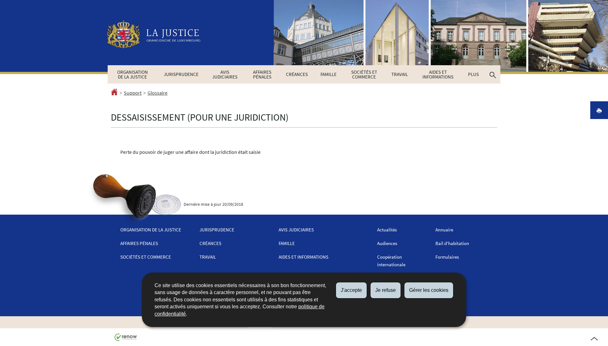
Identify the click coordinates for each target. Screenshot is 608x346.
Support (133, 93)
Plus (473, 74)
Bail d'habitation (452, 243)
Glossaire (158, 93)
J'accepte (351, 290)
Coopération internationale (391, 260)
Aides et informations (437, 74)
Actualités (387, 230)
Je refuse (385, 290)
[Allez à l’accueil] (114, 93)
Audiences (387, 243)
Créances (297, 74)
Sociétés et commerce (364, 74)
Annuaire (444, 230)
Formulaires (447, 257)
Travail (399, 74)
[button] (492, 74)
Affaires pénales (262, 74)
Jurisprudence (181, 74)
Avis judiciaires (225, 74)
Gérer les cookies (428, 290)
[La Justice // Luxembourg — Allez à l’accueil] (153, 34)
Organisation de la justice (132, 74)
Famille (328, 74)
